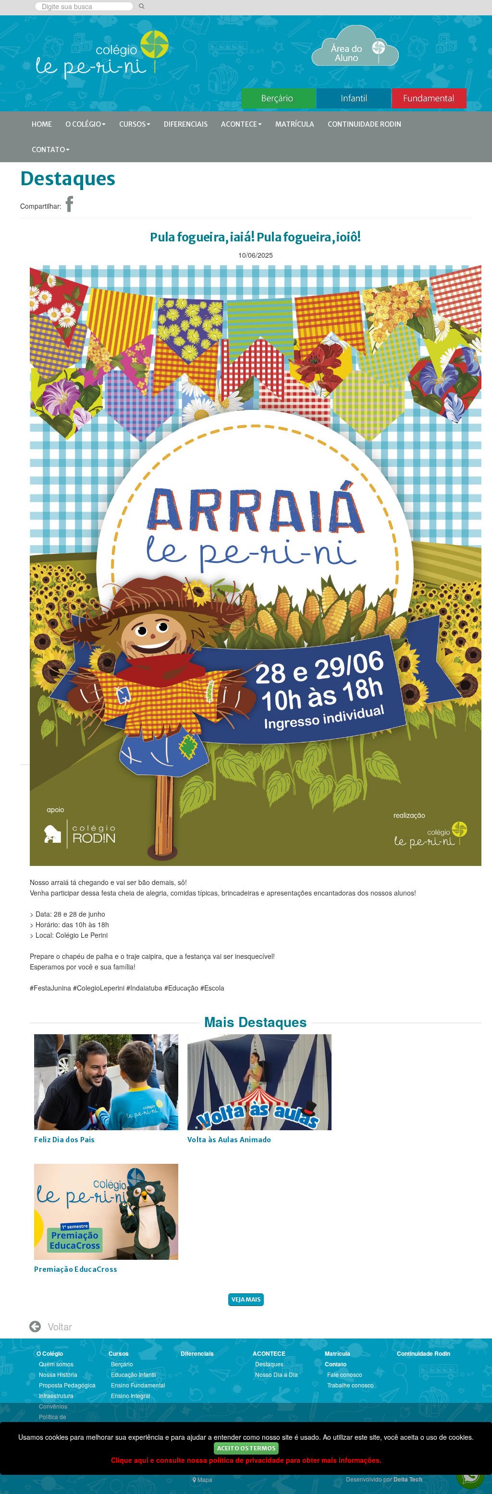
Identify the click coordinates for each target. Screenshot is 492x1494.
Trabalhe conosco (350, 1385)
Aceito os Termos (246, 1448)
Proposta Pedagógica (67, 1385)
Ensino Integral (130, 1395)
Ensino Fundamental (138, 1385)
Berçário (122, 1364)
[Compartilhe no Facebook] (69, 208)
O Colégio (83, 124)
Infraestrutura (56, 1395)
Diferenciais (186, 124)
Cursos (132, 124)
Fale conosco (344, 1374)
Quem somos (56, 1364)
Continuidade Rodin (364, 124)
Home (42, 124)
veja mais (246, 1299)
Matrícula (294, 124)
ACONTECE (239, 124)
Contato (48, 149)
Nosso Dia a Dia (276, 1374)
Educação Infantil (133, 1374)
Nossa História (58, 1374)
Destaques (269, 1364)
